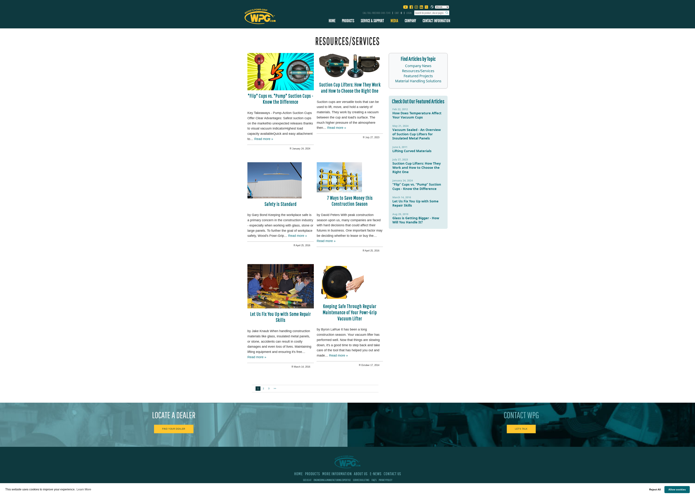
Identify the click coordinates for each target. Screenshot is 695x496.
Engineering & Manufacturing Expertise (332, 480)
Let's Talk (521, 429)
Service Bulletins (361, 480)
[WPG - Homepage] (260, 15)
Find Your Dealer (173, 429)
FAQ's (374, 480)
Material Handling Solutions (418, 81)
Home (332, 20)
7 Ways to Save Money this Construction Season (350, 201)
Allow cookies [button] (677, 489)
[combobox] (431, 12)
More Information (337, 473)
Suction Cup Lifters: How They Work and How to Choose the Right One (350, 88)
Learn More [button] (84, 489)
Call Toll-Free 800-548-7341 (376, 12)
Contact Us (392, 473)
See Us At (307, 480)
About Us (361, 473)
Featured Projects (418, 75)
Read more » (263, 139)
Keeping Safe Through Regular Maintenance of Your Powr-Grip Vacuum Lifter (350, 312)
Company (410, 20)
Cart (398, 12)
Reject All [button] (655, 489)
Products (348, 20)
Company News (418, 65)
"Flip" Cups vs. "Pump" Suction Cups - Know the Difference (280, 99)
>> (275, 388)
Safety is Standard (280, 204)
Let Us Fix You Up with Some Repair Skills (280, 317)
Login (409, 12)
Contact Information (436, 20)
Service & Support (372, 20)
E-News (376, 473)
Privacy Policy (385, 480)
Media (394, 20)
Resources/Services (418, 70)
